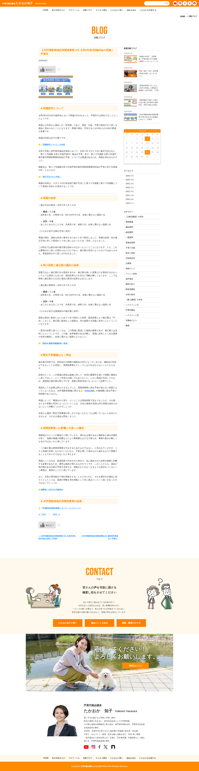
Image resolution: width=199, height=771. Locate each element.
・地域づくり (129, 269)
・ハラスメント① (131, 305)
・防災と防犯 (129, 253)
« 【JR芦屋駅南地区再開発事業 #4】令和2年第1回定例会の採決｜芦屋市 (57, 537)
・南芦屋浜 (128, 279)
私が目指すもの (58, 10)
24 (147, 152)
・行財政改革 (129, 258)
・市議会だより (130, 320)
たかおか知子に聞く (67, 623)
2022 (128, 191)
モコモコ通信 (101, 10)
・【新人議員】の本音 (133, 300)
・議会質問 (128, 227)
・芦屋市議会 (129, 310)
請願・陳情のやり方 (131, 623)
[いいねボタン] (47, 69)
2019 (128, 203)
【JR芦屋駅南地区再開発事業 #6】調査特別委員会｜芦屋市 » (99, 537)
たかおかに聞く (116, 10)
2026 (128, 176)
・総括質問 (128, 232)
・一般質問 (128, 237)
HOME (45, 10)
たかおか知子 (24, 3)
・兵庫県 (127, 263)
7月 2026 (142, 131)
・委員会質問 (129, 243)
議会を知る (131, 10)
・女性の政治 (129, 294)
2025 (128, 180)
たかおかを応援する (148, 10)
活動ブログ (87, 10)
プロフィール (73, 10)
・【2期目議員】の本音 (133, 217)
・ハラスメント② (131, 315)
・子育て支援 (129, 248)
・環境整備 (128, 222)
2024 (128, 184)
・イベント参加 (130, 274)
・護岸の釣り (129, 284)
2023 (128, 188)
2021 (128, 195)
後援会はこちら (135, 666)
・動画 (126, 326)
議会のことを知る (99, 623)
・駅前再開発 (129, 289)
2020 (128, 199)
